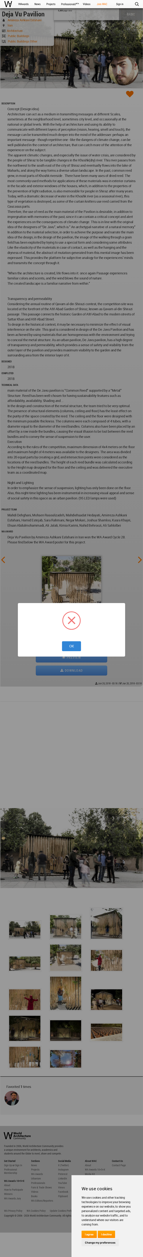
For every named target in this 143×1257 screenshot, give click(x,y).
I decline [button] (106, 1234)
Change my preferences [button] (100, 1242)
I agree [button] (89, 1234)
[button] (137, 4)
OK (71, 646)
